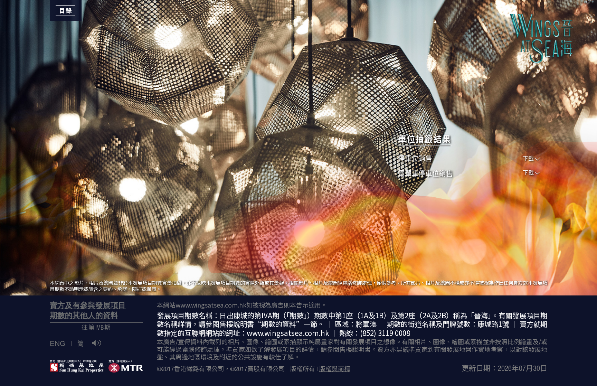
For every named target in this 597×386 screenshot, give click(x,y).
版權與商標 (334, 370)
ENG (57, 343)
